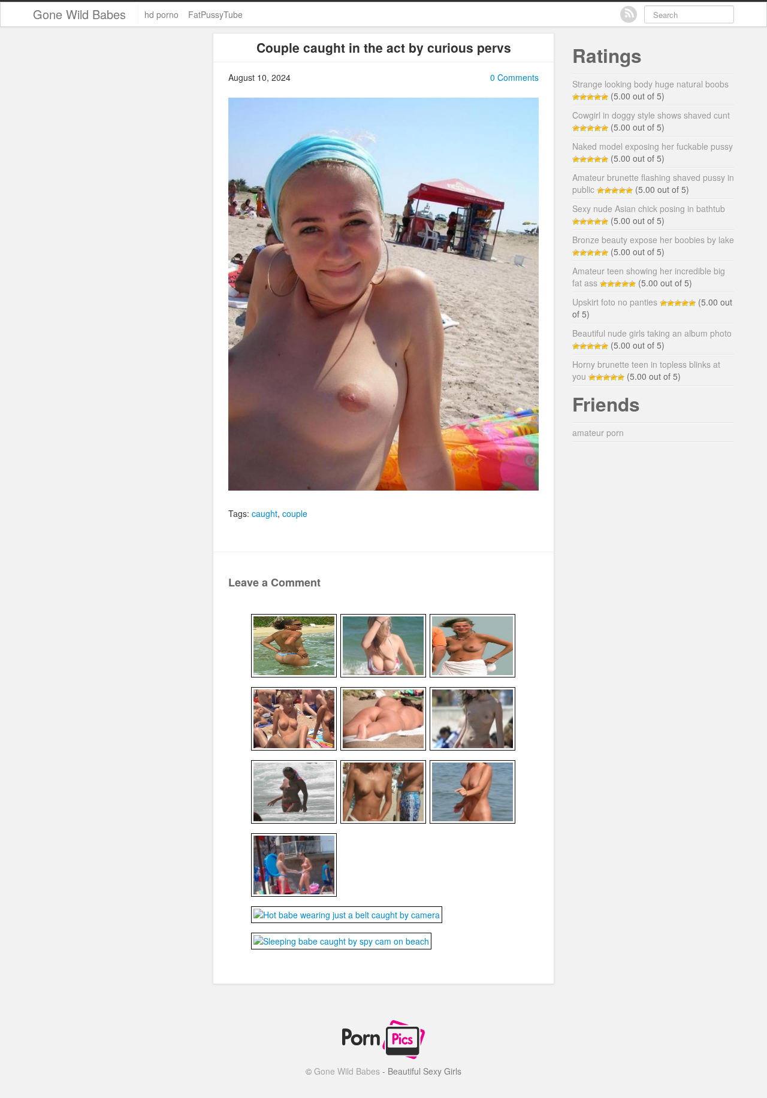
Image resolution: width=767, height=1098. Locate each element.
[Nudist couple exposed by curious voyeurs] (294, 645)
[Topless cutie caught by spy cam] (294, 791)
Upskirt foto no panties (614, 302)
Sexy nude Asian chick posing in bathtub (648, 208)
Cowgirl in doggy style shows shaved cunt (651, 115)
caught (264, 513)
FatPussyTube (215, 14)
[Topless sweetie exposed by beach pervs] (472, 718)
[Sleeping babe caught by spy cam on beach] (341, 940)
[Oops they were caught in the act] (294, 718)
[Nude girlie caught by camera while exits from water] (472, 791)
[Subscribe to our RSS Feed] (628, 14)
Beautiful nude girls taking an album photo (652, 333)
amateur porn (598, 432)
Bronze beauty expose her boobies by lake (653, 240)
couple (294, 513)
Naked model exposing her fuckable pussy (652, 146)
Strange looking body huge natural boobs (650, 84)
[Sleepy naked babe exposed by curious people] (383, 718)
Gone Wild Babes (79, 14)
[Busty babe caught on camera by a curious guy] (383, 645)
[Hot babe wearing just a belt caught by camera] (346, 913)
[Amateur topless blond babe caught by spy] (383, 791)
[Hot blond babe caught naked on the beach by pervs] (472, 645)
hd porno (161, 14)
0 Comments (514, 77)
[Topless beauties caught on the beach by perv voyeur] (294, 864)
